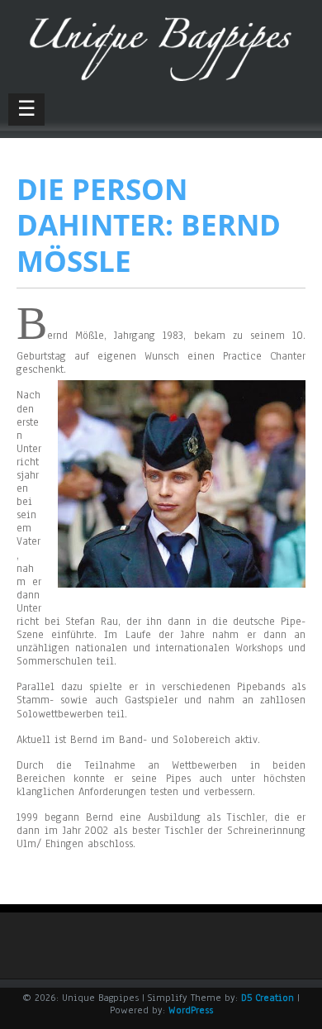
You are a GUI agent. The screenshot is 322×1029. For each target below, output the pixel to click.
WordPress (190, 1010)
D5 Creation (267, 997)
